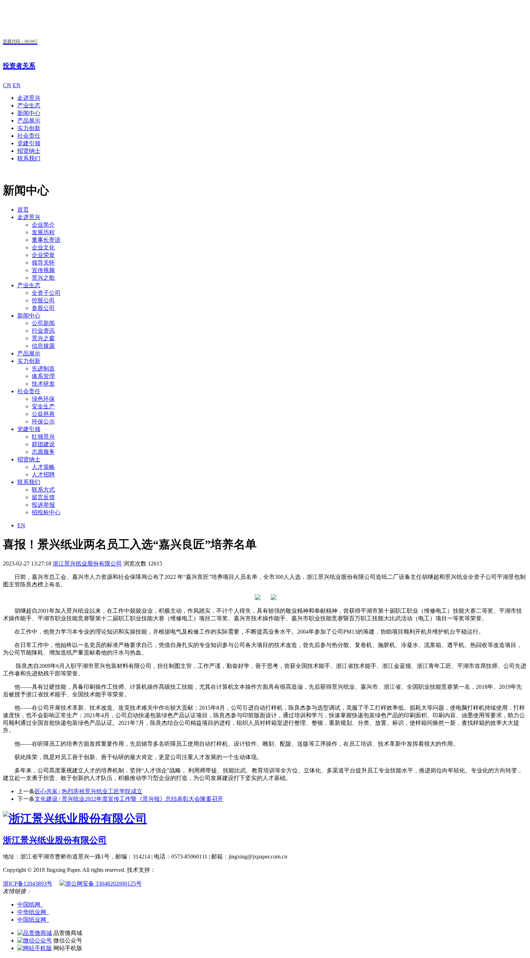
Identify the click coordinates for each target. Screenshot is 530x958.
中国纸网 (30, 904)
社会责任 (28, 136)
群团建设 (43, 444)
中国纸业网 (33, 920)
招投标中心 (46, 512)
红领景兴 (43, 437)
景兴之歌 (43, 278)
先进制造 (43, 368)
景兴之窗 (43, 338)
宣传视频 (43, 270)
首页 (23, 210)
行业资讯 (43, 331)
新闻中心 (28, 113)
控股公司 (43, 300)
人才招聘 (43, 474)
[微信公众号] (34, 940)
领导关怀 (43, 263)
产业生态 (28, 105)
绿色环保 (43, 399)
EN (17, 85)
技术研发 (43, 384)
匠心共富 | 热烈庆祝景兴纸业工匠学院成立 (88, 791)
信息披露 (43, 346)
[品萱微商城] (34, 933)
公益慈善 (43, 414)
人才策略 (43, 467)
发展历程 (43, 232)
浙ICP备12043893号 (27, 884)
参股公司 (43, 308)
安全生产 (43, 406)
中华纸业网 (33, 912)
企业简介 (43, 225)
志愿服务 (43, 452)
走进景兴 (28, 98)
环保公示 (43, 421)
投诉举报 (43, 505)
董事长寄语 (46, 240)
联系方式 (43, 490)
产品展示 (28, 120)
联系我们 (28, 158)
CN (7, 85)
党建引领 (28, 143)
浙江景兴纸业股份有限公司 (87, 563)
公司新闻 (43, 323)
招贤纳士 (28, 151)
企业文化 (43, 247)
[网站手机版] (34, 948)
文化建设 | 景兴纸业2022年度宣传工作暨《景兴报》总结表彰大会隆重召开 (129, 799)
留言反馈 (43, 497)
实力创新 (28, 128)
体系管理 (43, 376)
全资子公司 (46, 293)
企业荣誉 (43, 255)
